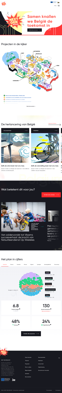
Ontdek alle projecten (29, 333)
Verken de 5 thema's (52, 123)
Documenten (28, 376)
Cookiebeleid (58, 390)
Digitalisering (41, 367)
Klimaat (25, 264)
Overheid (18, 264)
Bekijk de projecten (46, 311)
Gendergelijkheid (47, 264)
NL (59, 357)
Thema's (11, 264)
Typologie (39, 264)
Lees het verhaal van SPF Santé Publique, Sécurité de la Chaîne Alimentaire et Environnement (35, 226)
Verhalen (27, 373)
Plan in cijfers (28, 367)
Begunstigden (28, 370)
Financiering (56, 264)
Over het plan (28, 357)
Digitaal (31, 264)
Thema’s (27, 360)
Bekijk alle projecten (30, 106)
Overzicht (5, 264)
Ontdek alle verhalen (49, 194)
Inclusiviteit (41, 363)
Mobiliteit (40, 360)
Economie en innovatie (43, 370)
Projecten (27, 363)
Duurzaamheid (41, 357)
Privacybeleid (49, 390)
